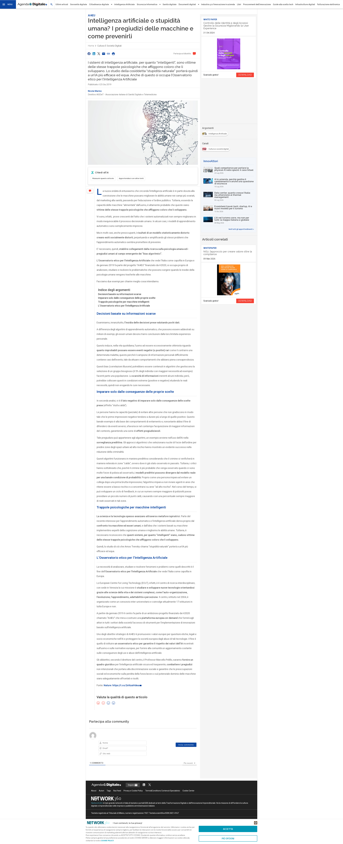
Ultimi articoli (61, 4)
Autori (101, 791)
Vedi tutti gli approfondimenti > (241, 229)
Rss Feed (117, 791)
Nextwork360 (97, 803)
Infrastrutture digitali (305, 4)
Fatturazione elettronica (328, 4)
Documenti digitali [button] (187, 4)
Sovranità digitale (78, 4)
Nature (107, 685)
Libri (239, 4)
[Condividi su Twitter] (99, 54)
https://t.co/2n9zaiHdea (125, 685)
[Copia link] (108, 54)
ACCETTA (228, 829)
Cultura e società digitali (109, 45)
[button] (8, 4)
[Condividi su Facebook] (89, 54)
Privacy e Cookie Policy (133, 791)
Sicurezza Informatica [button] (147, 4)
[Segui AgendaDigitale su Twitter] (149, 785)
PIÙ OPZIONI (228, 838)
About (93, 791)
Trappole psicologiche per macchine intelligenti (123, 301)
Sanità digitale (169, 4)
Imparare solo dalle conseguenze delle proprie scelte (127, 297)
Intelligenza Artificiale (124, 4)
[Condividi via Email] (103, 54)
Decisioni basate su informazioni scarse (119, 294)
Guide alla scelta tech (283, 4)
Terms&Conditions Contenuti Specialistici (162, 791)
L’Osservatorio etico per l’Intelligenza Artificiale (124, 305)
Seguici (131, 785)
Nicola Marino (95, 91)
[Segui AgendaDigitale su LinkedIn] (144, 785)
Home (91, 45)
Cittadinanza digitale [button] (99, 4)
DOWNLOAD (245, 75)
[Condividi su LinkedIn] (94, 54)
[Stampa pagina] (113, 54)
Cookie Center (188, 791)
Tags (109, 791)
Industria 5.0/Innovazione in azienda (218, 4)
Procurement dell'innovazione (257, 4)
